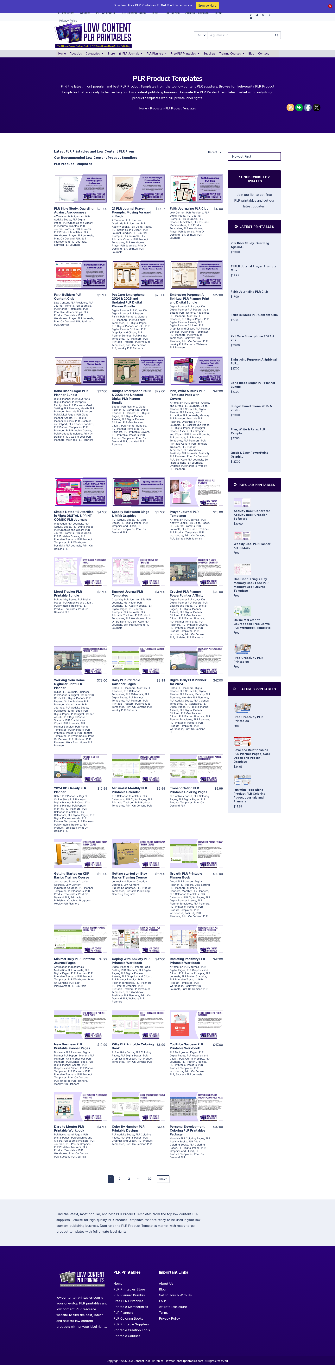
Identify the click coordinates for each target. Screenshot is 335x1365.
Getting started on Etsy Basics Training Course (129, 875)
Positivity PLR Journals (183, 453)
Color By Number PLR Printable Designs (128, 1128)
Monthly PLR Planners (79, 411)
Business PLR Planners (67, 1052)
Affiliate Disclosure (173, 1307)
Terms (163, 1313)
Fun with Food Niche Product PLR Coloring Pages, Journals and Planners (249, 795)
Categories (93, 53)
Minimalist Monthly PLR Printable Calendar (129, 790)
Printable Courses (126, 1336)
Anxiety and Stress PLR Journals (190, 404)
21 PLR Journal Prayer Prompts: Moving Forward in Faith (131, 212)
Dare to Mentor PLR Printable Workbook (69, 1128)
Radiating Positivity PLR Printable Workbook (187, 961)
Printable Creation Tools (131, 1330)
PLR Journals (131, 53)
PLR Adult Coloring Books (185, 1143)
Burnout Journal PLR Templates (127, 593)
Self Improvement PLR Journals (70, 240)
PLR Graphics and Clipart (78, 222)
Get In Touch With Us (175, 1295)
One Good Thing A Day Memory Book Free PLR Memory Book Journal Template (251, 584)
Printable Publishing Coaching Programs (72, 899)
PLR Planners (155, 53)
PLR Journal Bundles (66, 225)
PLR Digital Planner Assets (127, 326)
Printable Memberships (130, 1307)
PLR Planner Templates (186, 220)
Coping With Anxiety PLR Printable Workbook (131, 961)
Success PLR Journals (189, 1074)
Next (163, 1179)
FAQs (163, 1301)
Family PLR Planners (124, 316)
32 (150, 1179)
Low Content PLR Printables (145, 1360)
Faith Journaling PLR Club (189, 208)
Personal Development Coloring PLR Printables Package (187, 1130)
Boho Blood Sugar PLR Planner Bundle (71, 393)
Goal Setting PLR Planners (189, 311)
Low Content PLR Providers (186, 212)
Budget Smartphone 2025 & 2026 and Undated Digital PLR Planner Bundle (131, 396)
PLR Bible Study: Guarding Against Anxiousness (73, 210)
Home (62, 53)
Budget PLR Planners (124, 406)
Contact (263, 53)
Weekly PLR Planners (130, 348)
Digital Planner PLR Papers (127, 313)
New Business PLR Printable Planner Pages (72, 1046)
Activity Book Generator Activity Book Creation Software (252, 514)
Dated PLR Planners (124, 687)
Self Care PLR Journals (189, 459)
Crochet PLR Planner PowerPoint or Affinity (186, 593)
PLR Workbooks (135, 242)
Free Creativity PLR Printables (248, 659)
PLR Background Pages (195, 424)
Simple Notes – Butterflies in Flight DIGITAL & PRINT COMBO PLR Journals (73, 515)
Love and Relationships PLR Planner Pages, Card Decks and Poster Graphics (252, 755)
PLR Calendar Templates (70, 810)
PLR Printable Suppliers (131, 1324)
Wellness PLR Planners (79, 439)
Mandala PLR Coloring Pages (187, 1138)
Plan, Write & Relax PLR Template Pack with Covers (187, 395)
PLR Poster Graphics (124, 985)
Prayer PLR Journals (81, 235)
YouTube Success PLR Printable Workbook (186, 1046)
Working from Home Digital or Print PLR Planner (69, 684)
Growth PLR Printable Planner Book (186, 875)
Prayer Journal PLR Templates (184, 514)
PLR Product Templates (68, 232)
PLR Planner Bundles (127, 334)
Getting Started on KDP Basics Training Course (71, 875)
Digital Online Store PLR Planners (70, 797)
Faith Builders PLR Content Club (67, 296)
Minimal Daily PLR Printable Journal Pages (74, 961)
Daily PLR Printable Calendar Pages (126, 682)
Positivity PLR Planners (125, 995)
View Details (80, 183)
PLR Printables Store (129, 1289)
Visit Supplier (80, 194)
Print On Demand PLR (67, 238)
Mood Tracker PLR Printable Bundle (68, 593)
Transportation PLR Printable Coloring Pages (188, 790)
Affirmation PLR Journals (69, 216)
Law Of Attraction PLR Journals (186, 414)
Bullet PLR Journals (65, 691)
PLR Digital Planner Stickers (130, 327)
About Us (76, 53)
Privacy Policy (169, 1318)
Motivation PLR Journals (68, 523)
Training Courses (230, 53)
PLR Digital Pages (140, 226)
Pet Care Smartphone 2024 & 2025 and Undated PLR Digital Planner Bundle (128, 300)
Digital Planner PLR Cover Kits (130, 310)
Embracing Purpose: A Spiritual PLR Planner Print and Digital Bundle (189, 298)
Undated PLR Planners (183, 465)
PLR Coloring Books (128, 1318)
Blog (251, 53)
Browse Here (207, 5)
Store (111, 53)
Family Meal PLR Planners (69, 405)
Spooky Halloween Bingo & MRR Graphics (130, 514)
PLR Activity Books (129, 225)
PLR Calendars (134, 694)
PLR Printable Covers (128, 237)
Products (156, 108)
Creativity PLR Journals (126, 599)
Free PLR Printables (183, 53)
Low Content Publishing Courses (67, 886)
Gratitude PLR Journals (126, 223)
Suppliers (209, 53)
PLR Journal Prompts (69, 227)
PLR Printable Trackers (130, 340)
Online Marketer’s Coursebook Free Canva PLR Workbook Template (252, 624)
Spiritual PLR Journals (67, 244)
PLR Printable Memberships (71, 310)
